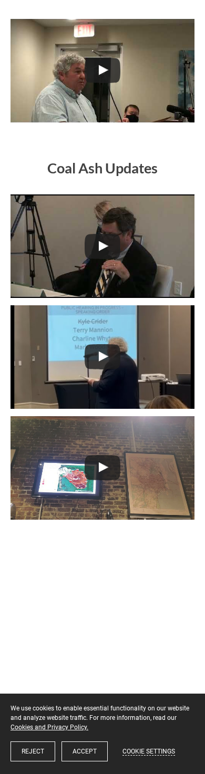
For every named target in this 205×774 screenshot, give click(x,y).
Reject (33, 751)
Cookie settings (148, 751)
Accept (85, 751)
